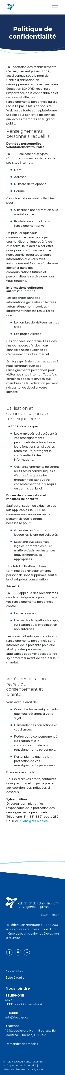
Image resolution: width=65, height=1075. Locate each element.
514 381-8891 (14, 1000)
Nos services (14, 970)
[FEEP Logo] (10, 7)
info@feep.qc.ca (17, 1017)
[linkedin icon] (27, 952)
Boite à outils (14, 977)
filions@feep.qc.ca (34, 821)
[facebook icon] (9, 952)
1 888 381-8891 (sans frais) (23, 1004)
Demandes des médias (21, 1044)
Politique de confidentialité (19, 1065)
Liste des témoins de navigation (23, 1069)
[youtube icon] (18, 952)
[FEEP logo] (32, 906)
